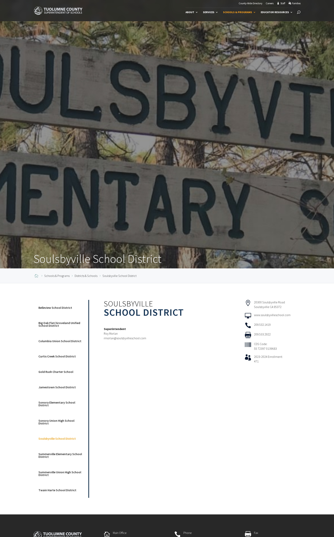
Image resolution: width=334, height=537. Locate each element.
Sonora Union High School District (56, 422)
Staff (282, 3)
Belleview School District (55, 308)
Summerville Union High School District (59, 473)
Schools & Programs (237, 12)
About (190, 12)
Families (296, 3)
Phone (187, 533)
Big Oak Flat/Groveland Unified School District (59, 324)
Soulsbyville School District (57, 438)
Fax (256, 533)
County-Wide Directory (250, 3)
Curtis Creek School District (57, 356)
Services (208, 12)
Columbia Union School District (59, 341)
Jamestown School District (57, 387)
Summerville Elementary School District (60, 455)
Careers (270, 3)
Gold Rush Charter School (55, 372)
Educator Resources (275, 12)
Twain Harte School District (57, 490)
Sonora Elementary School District (56, 403)
